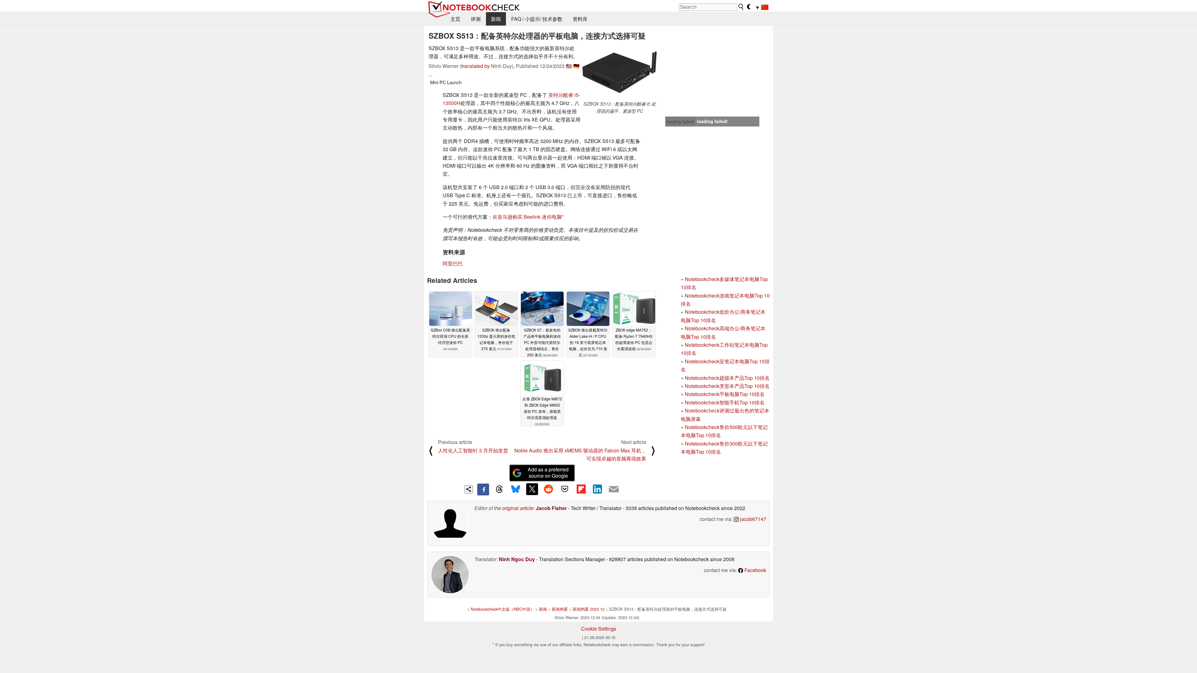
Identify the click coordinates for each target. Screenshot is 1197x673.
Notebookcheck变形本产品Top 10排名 (727, 385)
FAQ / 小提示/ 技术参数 (536, 18)
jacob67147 (752, 519)
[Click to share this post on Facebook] (483, 489)
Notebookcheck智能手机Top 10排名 (725, 402)
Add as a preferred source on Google (548, 473)
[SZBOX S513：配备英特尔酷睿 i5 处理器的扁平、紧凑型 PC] (619, 72)
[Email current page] (614, 489)
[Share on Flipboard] (581, 489)
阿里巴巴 (453, 263)
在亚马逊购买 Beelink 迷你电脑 (527, 216)
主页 (455, 18)
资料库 (580, 18)
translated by (475, 65)
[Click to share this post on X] (532, 489)
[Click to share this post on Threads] (499, 489)
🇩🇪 (576, 65)
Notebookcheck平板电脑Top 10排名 (725, 394)
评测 (476, 18)
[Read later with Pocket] (565, 489)
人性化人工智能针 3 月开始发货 (473, 450)
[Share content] (468, 489)
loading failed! (680, 121)
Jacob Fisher (551, 508)
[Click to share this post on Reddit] (548, 489)
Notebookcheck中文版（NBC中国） (502, 609)
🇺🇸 (569, 65)
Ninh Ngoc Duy (517, 559)
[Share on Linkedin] (597, 489)
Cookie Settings (598, 628)
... (430, 74)
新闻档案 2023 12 (588, 609)
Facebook (754, 570)
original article (517, 508)
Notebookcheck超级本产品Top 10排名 (727, 377)
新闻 (496, 18)
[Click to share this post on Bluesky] (516, 489)
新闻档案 (560, 609)
